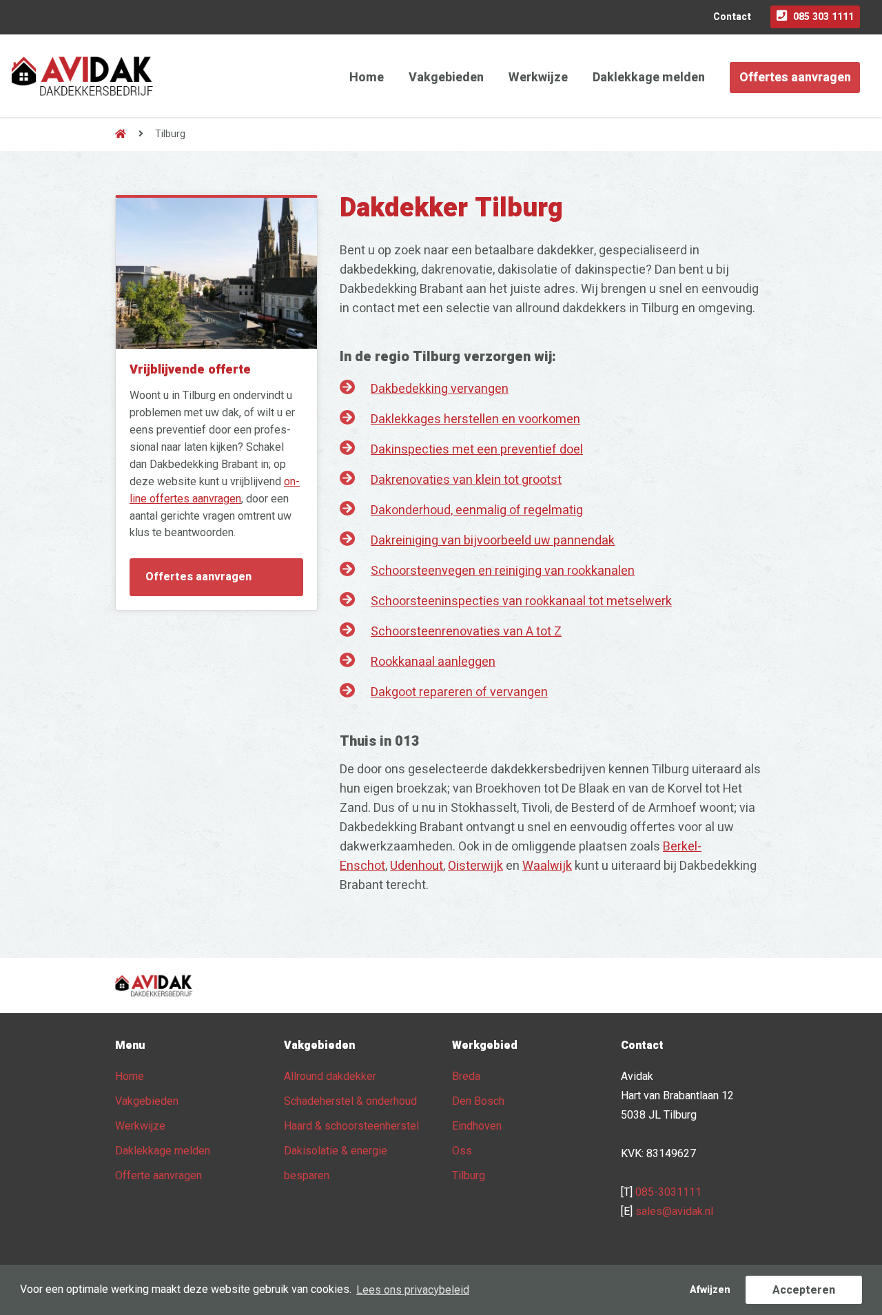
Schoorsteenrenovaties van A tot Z (466, 631)
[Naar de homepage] (120, 134)
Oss (462, 1151)
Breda (466, 1076)
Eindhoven (477, 1126)
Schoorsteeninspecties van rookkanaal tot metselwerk (521, 601)
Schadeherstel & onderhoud (350, 1101)
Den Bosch (478, 1101)
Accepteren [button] (803, 1290)
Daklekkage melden (649, 77)
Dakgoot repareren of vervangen (459, 692)
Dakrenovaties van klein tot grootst (466, 480)
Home (366, 77)
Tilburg (468, 1176)
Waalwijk (547, 866)
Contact (732, 17)
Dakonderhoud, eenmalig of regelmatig (477, 510)
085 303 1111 (823, 17)
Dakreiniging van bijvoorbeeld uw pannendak (493, 540)
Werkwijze (538, 77)
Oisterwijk (475, 866)
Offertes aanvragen (795, 77)
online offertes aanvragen (215, 490)
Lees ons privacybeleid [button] (412, 1290)
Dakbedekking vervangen (440, 389)
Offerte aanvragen (158, 1176)
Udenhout (416, 866)
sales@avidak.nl (674, 1211)
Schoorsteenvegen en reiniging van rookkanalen (503, 571)
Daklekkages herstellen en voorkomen (475, 419)
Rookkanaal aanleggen (433, 662)
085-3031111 (668, 1192)
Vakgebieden (446, 77)
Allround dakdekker (330, 1076)
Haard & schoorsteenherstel (351, 1126)
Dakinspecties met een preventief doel (477, 449)
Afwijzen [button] (710, 1290)
